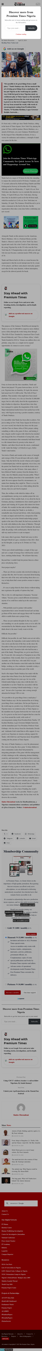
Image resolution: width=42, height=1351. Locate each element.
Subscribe (31, 28)
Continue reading (21, 34)
